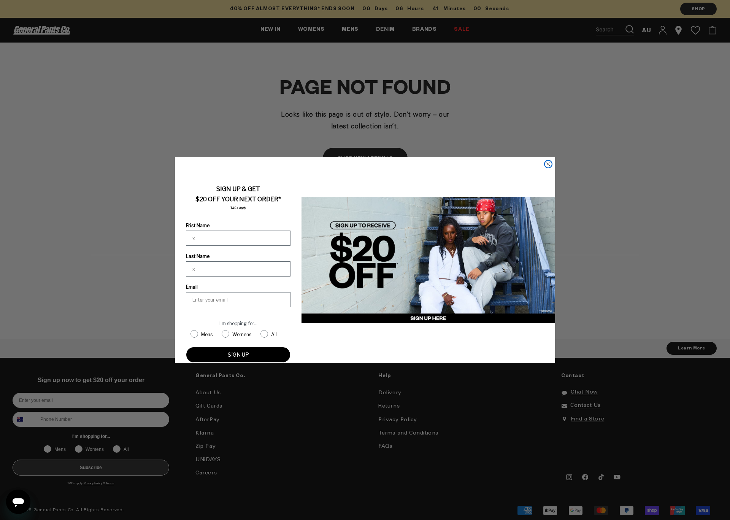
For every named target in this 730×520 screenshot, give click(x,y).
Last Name (197, 256)
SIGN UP (238, 354)
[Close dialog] (548, 164)
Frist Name (197, 225)
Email (192, 287)
